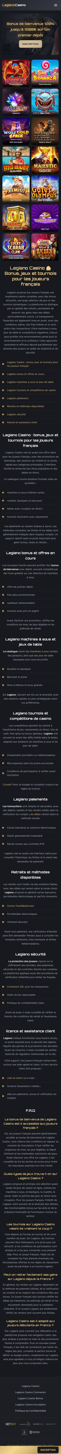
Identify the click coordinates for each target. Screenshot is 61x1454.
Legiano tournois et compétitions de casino (31, 390)
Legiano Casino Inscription (30, 1404)
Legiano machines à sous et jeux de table (30, 381)
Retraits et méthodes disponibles (25, 406)
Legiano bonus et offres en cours (25, 374)
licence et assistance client (22, 422)
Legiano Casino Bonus (30, 1398)
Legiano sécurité (16, 414)
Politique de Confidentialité (30, 1410)
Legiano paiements (17, 398)
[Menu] (56, 5)
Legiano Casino (30, 1386)
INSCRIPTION (31, 44)
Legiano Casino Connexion (30, 1392)
